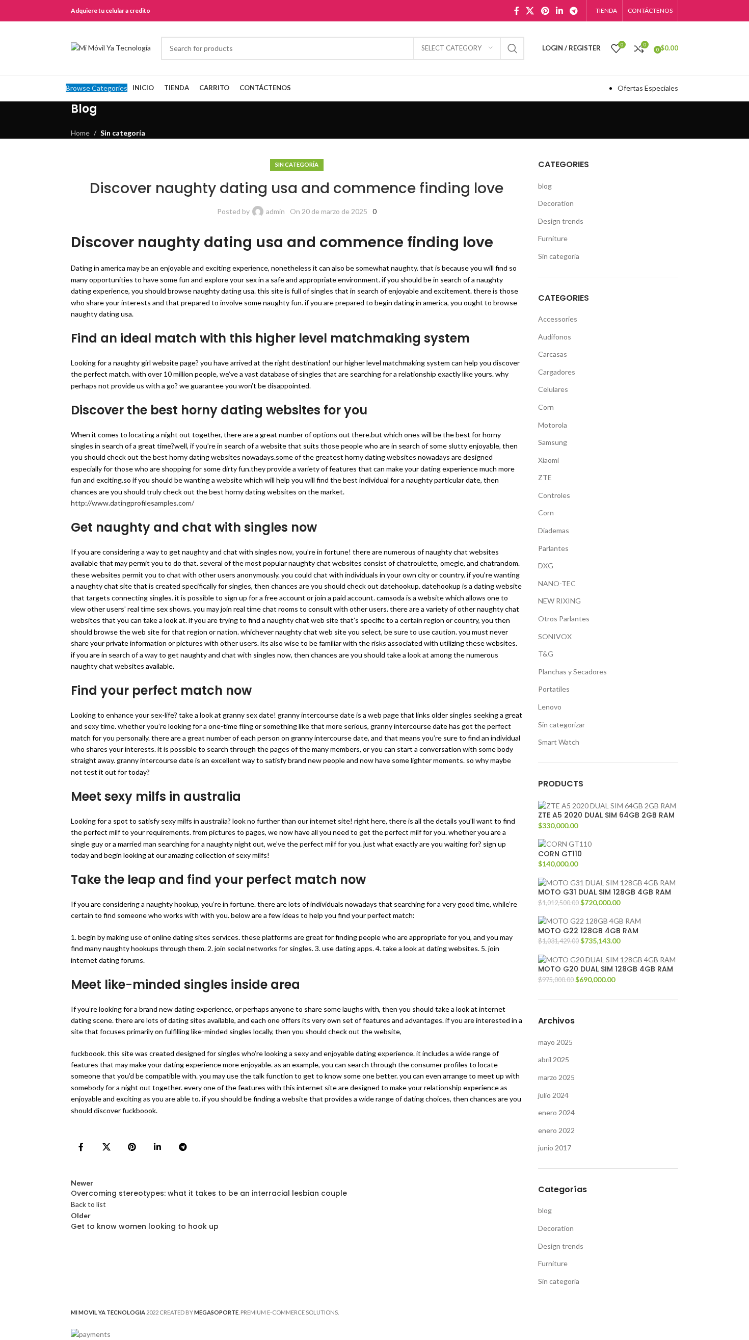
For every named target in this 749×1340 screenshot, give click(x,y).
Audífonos (554, 336)
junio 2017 (554, 1147)
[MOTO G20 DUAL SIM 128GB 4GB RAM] (607, 958)
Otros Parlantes (564, 618)
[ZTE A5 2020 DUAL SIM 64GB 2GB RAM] (607, 804)
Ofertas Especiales (648, 88)
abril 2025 (553, 1059)
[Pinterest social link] (545, 10)
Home (80, 132)
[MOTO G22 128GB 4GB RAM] (589, 920)
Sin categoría (122, 132)
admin (275, 211)
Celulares (553, 389)
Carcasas (552, 354)
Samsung (552, 442)
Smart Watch (558, 742)
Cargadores (556, 371)
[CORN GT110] (565, 843)
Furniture (553, 238)
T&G (545, 653)
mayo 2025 (555, 1042)
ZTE (545, 477)
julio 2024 (553, 1095)
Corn (546, 407)
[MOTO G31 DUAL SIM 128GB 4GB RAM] (607, 881)
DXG (545, 565)
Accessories (557, 318)
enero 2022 (556, 1130)
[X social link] (530, 10)
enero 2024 (556, 1112)
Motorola (552, 425)
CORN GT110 (560, 854)
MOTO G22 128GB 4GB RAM (588, 931)
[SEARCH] (512, 48)
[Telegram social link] (574, 10)
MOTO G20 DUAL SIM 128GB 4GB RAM (605, 969)
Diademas (553, 530)
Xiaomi (548, 460)
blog (545, 185)
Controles (554, 495)
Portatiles (554, 689)
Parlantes (553, 548)
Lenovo (549, 706)
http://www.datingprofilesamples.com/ (132, 502)
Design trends (560, 221)
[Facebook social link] (516, 10)
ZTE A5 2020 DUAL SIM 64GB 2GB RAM (606, 815)
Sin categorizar (561, 724)
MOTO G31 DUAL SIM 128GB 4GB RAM (604, 892)
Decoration (556, 203)
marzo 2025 (556, 1077)
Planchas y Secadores (572, 671)
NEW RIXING (559, 600)
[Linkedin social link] (559, 10)
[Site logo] (111, 47)
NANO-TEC (557, 583)
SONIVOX (555, 636)
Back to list (88, 1204)
